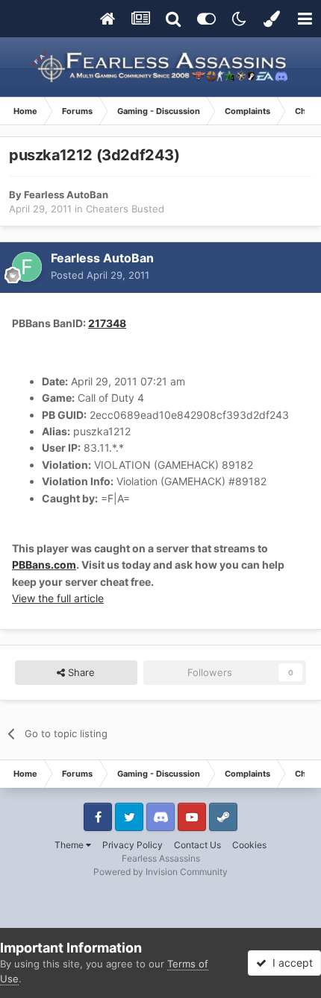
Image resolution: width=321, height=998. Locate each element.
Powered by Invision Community (160, 871)
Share (80, 672)
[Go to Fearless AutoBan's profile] (27, 267)
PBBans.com (44, 564)
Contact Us (197, 844)
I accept (290, 962)
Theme (70, 844)
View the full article (58, 598)
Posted (100, 275)
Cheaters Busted (125, 209)
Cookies (249, 844)
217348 (107, 323)
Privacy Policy (132, 844)
